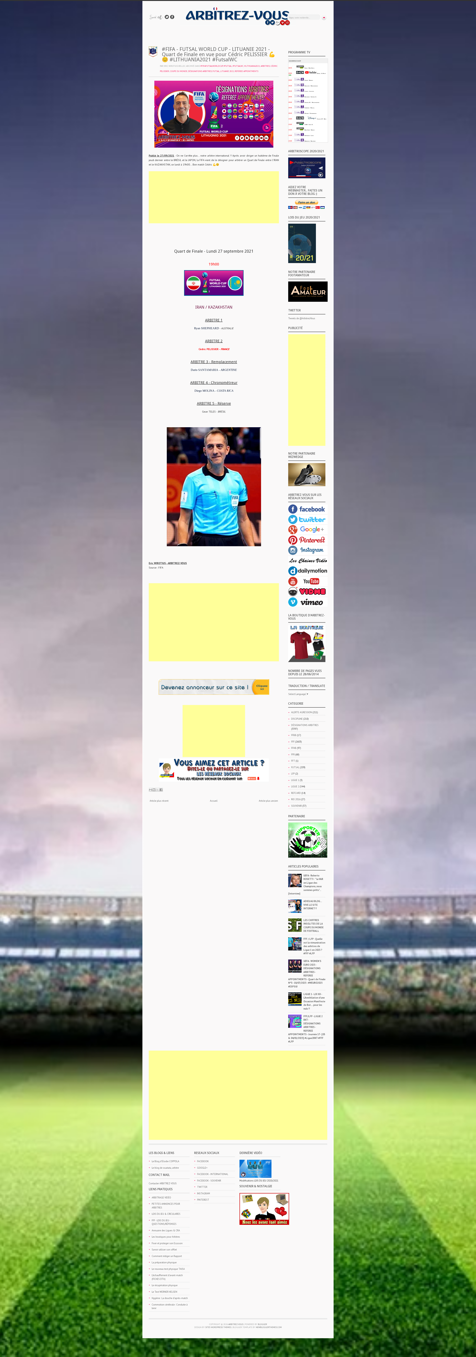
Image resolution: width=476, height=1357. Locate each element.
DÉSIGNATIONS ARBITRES (200, 71)
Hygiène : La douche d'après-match (170, 1298)
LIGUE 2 (295, 786)
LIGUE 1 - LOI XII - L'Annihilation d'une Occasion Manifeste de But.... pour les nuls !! (314, 1001)
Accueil (214, 800)
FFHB (293, 748)
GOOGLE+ (202, 1167)
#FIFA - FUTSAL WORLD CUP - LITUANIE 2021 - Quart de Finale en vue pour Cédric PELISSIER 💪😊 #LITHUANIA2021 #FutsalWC (218, 54)
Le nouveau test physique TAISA (168, 1269)
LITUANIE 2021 (227, 71)
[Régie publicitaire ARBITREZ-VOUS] (214, 694)
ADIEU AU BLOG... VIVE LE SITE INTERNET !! (312, 905)
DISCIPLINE (297, 718)
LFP (293, 773)
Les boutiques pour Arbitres (166, 1236)
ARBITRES (265, 66)
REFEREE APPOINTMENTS (246, 71)
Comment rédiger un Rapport (167, 1256)
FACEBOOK (203, 1161)
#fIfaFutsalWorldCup (211, 66)
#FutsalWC (238, 66)
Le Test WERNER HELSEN (164, 1291)
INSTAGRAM (203, 1193)
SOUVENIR (296, 805)
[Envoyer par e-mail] (150, 790)
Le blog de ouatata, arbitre (165, 1167)
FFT (293, 760)
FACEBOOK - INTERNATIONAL (212, 1174)
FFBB (293, 735)
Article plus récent (159, 800)
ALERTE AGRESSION (301, 712)
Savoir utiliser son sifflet (164, 1249)
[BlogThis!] (154, 790)
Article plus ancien (268, 800)
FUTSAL (216, 71)
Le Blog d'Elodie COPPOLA (165, 1161)
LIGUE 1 (295, 780)
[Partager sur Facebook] (161, 790)
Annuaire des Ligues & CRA (166, 1230)
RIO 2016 (295, 799)
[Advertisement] (214, 197)
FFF (293, 741)
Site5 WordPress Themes (218, 1327)
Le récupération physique (165, 1285)
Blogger (262, 1324)
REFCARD (296, 793)
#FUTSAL (228, 66)
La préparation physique (164, 1262)
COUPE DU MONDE (178, 71)
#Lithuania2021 (252, 66)
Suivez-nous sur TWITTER (167, 17)
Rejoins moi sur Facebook (172, 17)
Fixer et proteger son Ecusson (167, 1243)
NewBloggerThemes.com (269, 1327)
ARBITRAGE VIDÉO (161, 1197)
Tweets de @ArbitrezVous (301, 318)
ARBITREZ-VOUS (235, 1324)
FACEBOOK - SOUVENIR (209, 1180)
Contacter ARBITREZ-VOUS (163, 1183)
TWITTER (202, 1187)
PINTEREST (203, 1199)
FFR (293, 754)
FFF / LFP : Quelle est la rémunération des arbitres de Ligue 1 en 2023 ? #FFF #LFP (314, 946)
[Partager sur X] (157, 790)
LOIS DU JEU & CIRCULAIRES (166, 1214)
